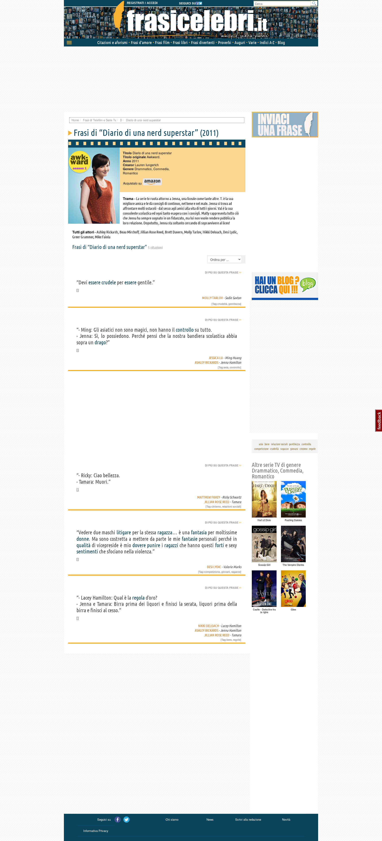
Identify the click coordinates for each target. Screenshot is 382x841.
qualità (83, 545)
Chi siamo (172, 819)
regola (138, 598)
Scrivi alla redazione (248, 819)
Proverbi (224, 42)
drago (100, 342)
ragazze (235, 571)
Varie (252, 42)
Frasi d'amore (141, 42)
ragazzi (171, 545)
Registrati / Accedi (142, 3)
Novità (286, 819)
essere (94, 282)
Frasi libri (180, 42)
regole (236, 639)
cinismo (216, 506)
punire (153, 545)
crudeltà (222, 304)
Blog (281, 42)
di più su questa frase (223, 272)
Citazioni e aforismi (112, 42)
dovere (139, 545)
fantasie (189, 539)
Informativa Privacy (95, 831)
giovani (225, 571)
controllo (185, 330)
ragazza (164, 532)
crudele (108, 282)
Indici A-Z (267, 42)
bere (229, 639)
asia (226, 367)
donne (82, 539)
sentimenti (87, 551)
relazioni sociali (231, 506)
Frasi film (162, 42)
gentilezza (234, 304)
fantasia (199, 532)
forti (219, 545)
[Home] (191, 20)
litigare (124, 532)
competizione (212, 571)
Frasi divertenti (203, 42)
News (210, 819)
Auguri (240, 42)
